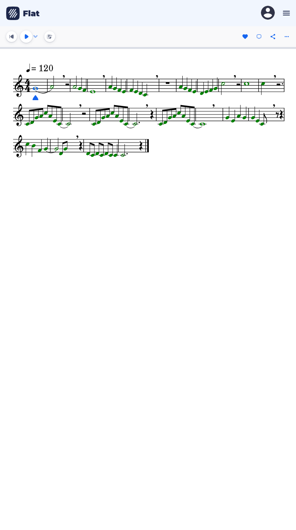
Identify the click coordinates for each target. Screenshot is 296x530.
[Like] (245, 37)
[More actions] (287, 37)
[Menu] (285, 13)
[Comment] (259, 37)
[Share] (273, 37)
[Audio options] (35, 36)
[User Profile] (268, 13)
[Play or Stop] (26, 36)
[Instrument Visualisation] (49, 36)
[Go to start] (11, 36)
